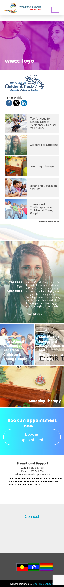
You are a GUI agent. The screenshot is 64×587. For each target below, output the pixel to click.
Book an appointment (32, 437)
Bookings (27, 484)
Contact (38, 484)
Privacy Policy (15, 481)
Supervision (14, 484)
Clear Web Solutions (43, 583)
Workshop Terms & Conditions (47, 478)
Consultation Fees (50, 481)
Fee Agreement (32, 481)
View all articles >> (48, 222)
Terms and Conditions (19, 478)
